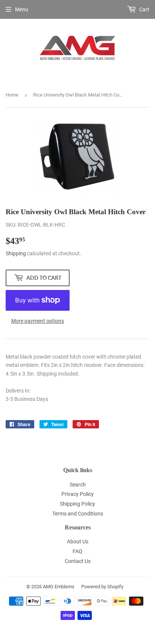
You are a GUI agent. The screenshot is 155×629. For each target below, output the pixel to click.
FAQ (77, 551)
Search (78, 485)
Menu (21, 9)
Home (12, 95)
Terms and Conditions (77, 514)
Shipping (16, 253)
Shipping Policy (77, 504)
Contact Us (78, 561)
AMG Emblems (58, 586)
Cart (143, 9)
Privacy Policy (77, 494)
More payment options (37, 321)
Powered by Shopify (102, 586)
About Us (77, 541)
